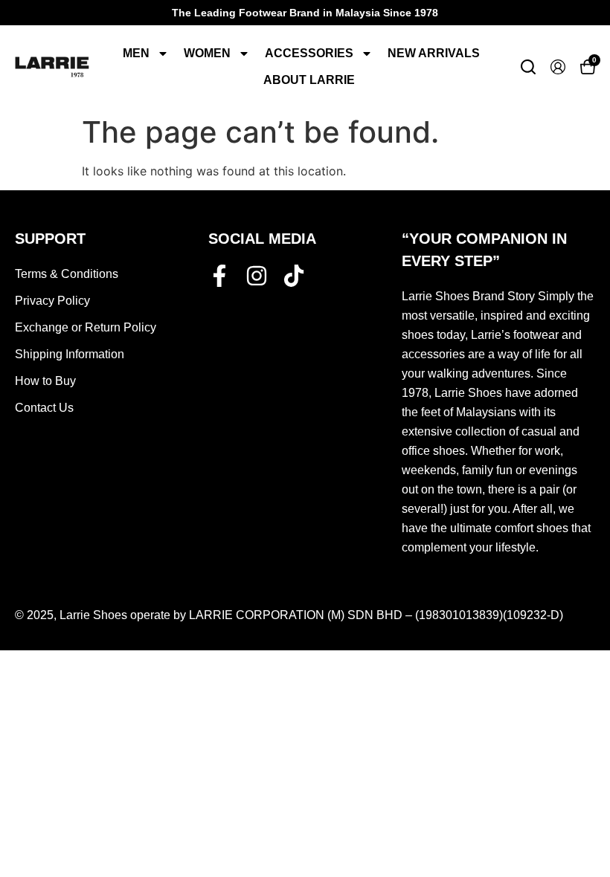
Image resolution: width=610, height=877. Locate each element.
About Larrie (309, 80)
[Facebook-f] (219, 276)
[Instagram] (256, 276)
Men (136, 53)
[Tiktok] (294, 276)
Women (207, 53)
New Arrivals (434, 53)
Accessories (309, 53)
